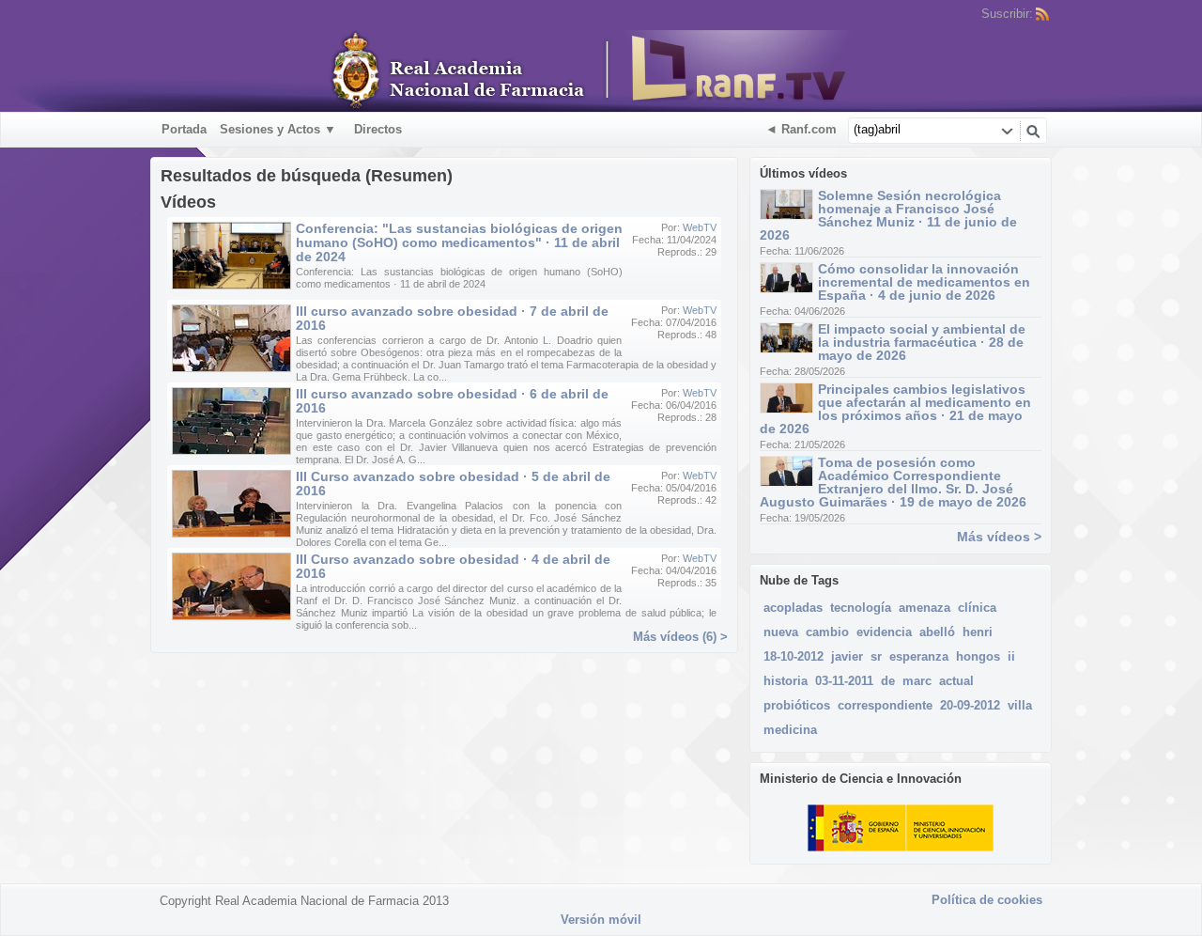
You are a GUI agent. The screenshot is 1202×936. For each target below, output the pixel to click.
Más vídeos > (999, 536)
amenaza (924, 608)
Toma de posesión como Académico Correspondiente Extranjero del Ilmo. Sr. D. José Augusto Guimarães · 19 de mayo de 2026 (893, 482)
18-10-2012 (793, 656)
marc (917, 681)
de (888, 681)
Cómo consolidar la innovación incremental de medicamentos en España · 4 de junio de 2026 (924, 282)
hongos (978, 656)
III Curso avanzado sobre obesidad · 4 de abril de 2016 (453, 566)
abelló (937, 632)
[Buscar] (1033, 130)
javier (847, 656)
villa (1020, 705)
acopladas (793, 608)
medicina (790, 730)
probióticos (796, 705)
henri (978, 632)
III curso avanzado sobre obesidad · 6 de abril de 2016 (452, 400)
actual (956, 681)
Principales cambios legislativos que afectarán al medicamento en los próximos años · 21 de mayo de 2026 (895, 409)
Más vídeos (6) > (680, 637)
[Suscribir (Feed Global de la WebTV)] (1042, 14)
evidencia (884, 632)
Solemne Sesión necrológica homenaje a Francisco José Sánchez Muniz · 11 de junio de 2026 (888, 215)
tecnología (860, 608)
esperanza (918, 656)
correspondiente (885, 705)
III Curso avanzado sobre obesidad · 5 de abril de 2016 (453, 483)
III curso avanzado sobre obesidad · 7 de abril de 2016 (452, 318)
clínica (977, 608)
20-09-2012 (970, 705)
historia (785, 681)
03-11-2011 (844, 681)
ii (1011, 656)
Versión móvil (601, 920)
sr (876, 656)
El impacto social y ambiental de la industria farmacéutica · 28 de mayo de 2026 (921, 342)
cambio (827, 632)
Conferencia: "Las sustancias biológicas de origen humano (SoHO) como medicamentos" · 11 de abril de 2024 (459, 242)
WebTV (700, 227)
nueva (780, 632)
